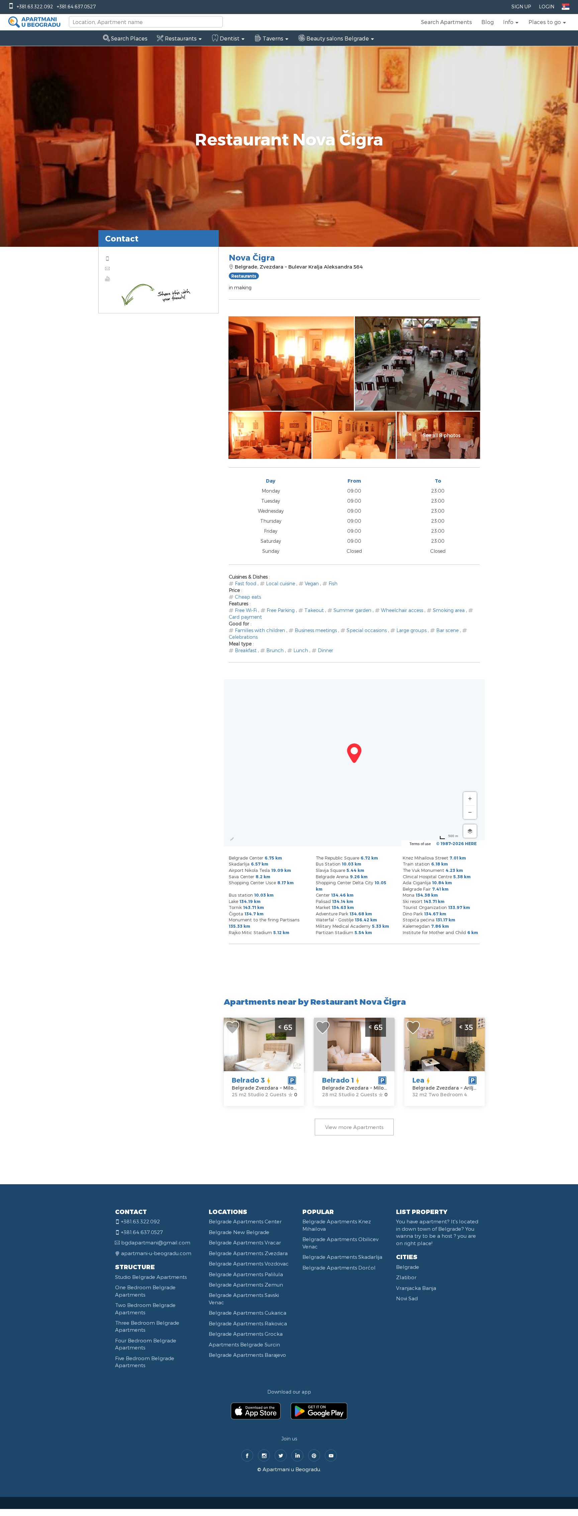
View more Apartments (354, 1127)
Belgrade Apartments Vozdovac (249, 1263)
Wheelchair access (402, 610)
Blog (487, 22)
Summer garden (352, 610)
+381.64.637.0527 (76, 6)
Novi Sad (407, 1298)
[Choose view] (470, 831)
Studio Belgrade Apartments (151, 1277)
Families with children (260, 630)
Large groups (411, 630)
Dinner (325, 650)
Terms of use (420, 844)
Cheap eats (248, 597)
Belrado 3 (248, 1080)
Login (546, 6)
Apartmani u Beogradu (291, 1469)
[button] (511, 22)
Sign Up (521, 6)
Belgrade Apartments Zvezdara (248, 1253)
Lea (418, 1080)
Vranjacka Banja (416, 1288)
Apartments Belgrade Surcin (244, 1344)
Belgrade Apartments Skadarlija (342, 1257)
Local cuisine (280, 583)
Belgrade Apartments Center (245, 1221)
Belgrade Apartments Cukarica (247, 1313)
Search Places (129, 38)
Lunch (300, 650)
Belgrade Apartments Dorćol (339, 1268)
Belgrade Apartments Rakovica (248, 1323)
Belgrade (407, 1267)
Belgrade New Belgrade (239, 1232)
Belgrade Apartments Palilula (246, 1274)
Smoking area (449, 610)
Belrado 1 (338, 1080)
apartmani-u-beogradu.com (156, 1253)
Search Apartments (446, 22)
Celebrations (243, 637)
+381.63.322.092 (35, 6)
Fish (333, 583)
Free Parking (281, 610)
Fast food (245, 583)
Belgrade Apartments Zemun (246, 1285)
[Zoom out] (470, 812)
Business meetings (316, 630)
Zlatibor (406, 1277)
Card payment (245, 617)
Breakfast (246, 650)
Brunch (275, 650)
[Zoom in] (470, 798)
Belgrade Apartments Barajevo (247, 1355)
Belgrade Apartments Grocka (246, 1334)
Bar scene (447, 630)
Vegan (312, 583)
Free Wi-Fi (246, 610)
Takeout (314, 610)
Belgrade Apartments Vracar (245, 1242)
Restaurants (243, 276)
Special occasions (367, 630)
